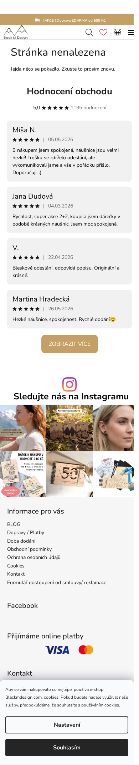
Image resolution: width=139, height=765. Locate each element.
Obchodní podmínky (29, 549)
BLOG (13, 524)
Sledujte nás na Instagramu (71, 396)
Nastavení (67, 725)
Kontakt (16, 574)
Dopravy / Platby (25, 532)
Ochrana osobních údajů (34, 557)
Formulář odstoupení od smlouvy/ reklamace (56, 582)
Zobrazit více (70, 344)
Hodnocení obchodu (69, 91)
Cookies (16, 565)
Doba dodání (21, 541)
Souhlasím (67, 748)
